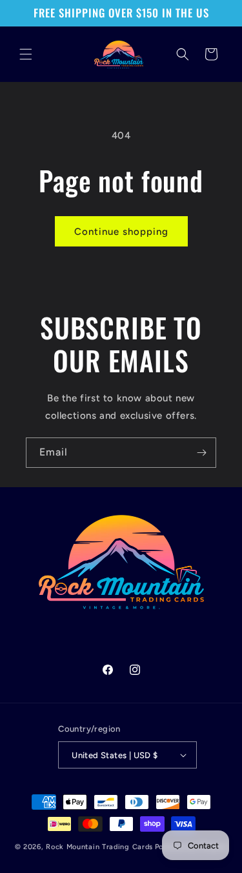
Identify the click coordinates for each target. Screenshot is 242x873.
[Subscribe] (201, 452)
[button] (26, 54)
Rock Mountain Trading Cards (99, 847)
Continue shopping (121, 231)
